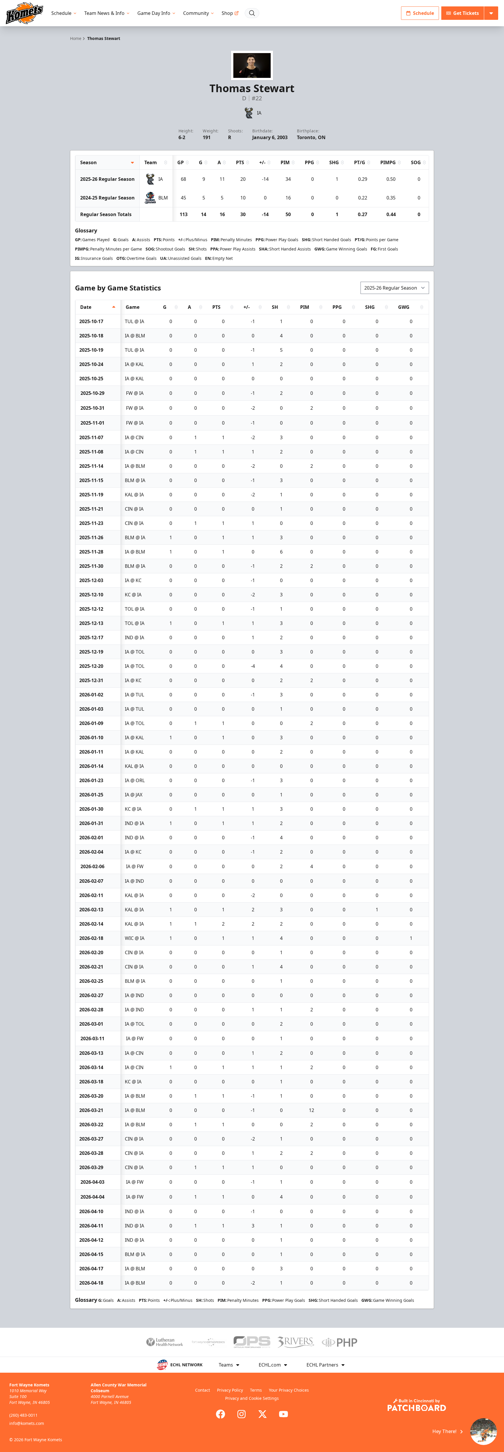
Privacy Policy (230, 1390)
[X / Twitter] (262, 1414)
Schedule (61, 13)
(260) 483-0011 (23, 1415)
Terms (256, 1390)
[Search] (252, 13)
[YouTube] (283, 1414)
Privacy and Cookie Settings (252, 1398)
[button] (461, 1431)
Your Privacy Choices (289, 1390)
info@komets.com (26, 1423)
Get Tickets (466, 13)
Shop (227, 13)
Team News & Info (104, 13)
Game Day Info (153, 13)
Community (196, 13)
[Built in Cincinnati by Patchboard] (417, 1405)
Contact (202, 1390)
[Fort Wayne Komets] (24, 13)
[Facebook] (220, 1414)
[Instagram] (241, 1414)
